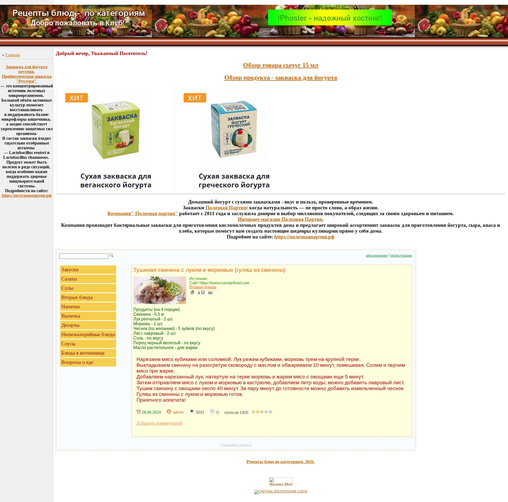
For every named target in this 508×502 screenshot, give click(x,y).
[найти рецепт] (111, 256)
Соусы (68, 343)
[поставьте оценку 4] (266, 412)
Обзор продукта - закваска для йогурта (280, 77)
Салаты (69, 279)
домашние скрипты (237, 445)
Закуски (69, 269)
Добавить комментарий (160, 423)
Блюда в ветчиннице (83, 353)
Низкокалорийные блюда (88, 334)
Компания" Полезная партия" (142, 213)
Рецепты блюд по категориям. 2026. (281, 461)
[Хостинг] (330, 24)
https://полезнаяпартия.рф (27, 195)
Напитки (70, 306)
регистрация (401, 255)
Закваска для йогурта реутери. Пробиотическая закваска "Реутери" (27, 74)
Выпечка (70, 316)
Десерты (70, 325)
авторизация (376, 255)
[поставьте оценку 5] (270, 412)
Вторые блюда (76, 297)
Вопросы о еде (77, 362)
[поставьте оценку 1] (253, 412)
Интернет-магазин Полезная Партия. (281, 219)
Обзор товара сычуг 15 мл (280, 65)
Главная (12, 55)
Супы (67, 288)
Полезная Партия (226, 207)
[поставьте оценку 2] (258, 412)
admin (178, 412)
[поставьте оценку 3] (262, 412)
